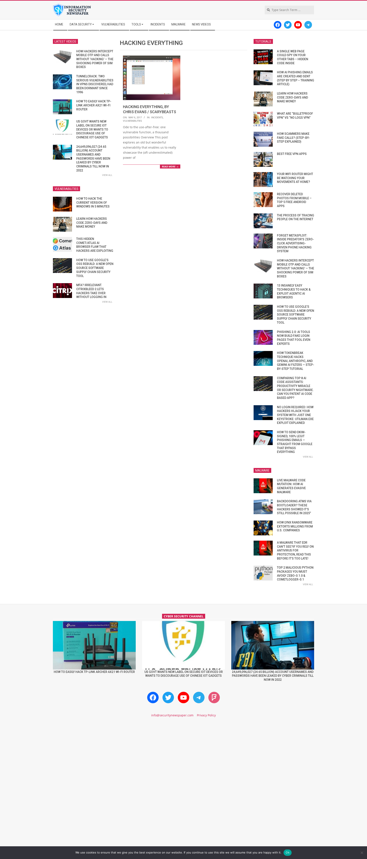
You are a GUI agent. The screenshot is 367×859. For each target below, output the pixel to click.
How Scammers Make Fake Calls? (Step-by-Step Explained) (293, 137)
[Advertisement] (183, 757)
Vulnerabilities (132, 120)
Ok (287, 852)
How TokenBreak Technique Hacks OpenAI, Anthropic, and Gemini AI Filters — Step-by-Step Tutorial (295, 360)
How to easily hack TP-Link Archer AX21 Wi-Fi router (93, 105)
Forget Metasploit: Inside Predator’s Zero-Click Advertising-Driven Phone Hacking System (295, 243)
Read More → (170, 166)
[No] (362, 853)
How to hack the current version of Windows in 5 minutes (93, 202)
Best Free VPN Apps (292, 154)
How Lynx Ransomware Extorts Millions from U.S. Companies (295, 526)
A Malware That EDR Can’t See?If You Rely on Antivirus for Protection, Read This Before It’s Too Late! (295, 550)
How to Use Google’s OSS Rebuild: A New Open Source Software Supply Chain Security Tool (94, 268)
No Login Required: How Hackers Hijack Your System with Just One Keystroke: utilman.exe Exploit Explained (295, 415)
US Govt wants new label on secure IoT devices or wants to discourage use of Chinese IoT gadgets (92, 129)
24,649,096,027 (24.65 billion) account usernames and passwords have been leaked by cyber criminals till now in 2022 (93, 158)
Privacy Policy (206, 715)
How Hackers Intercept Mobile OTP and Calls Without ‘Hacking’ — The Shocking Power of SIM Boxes (94, 59)
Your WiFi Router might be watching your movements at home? (295, 178)
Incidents (157, 117)
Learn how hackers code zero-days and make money (91, 222)
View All (107, 175)
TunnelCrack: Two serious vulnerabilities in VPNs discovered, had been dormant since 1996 (94, 84)
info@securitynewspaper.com (172, 715)
